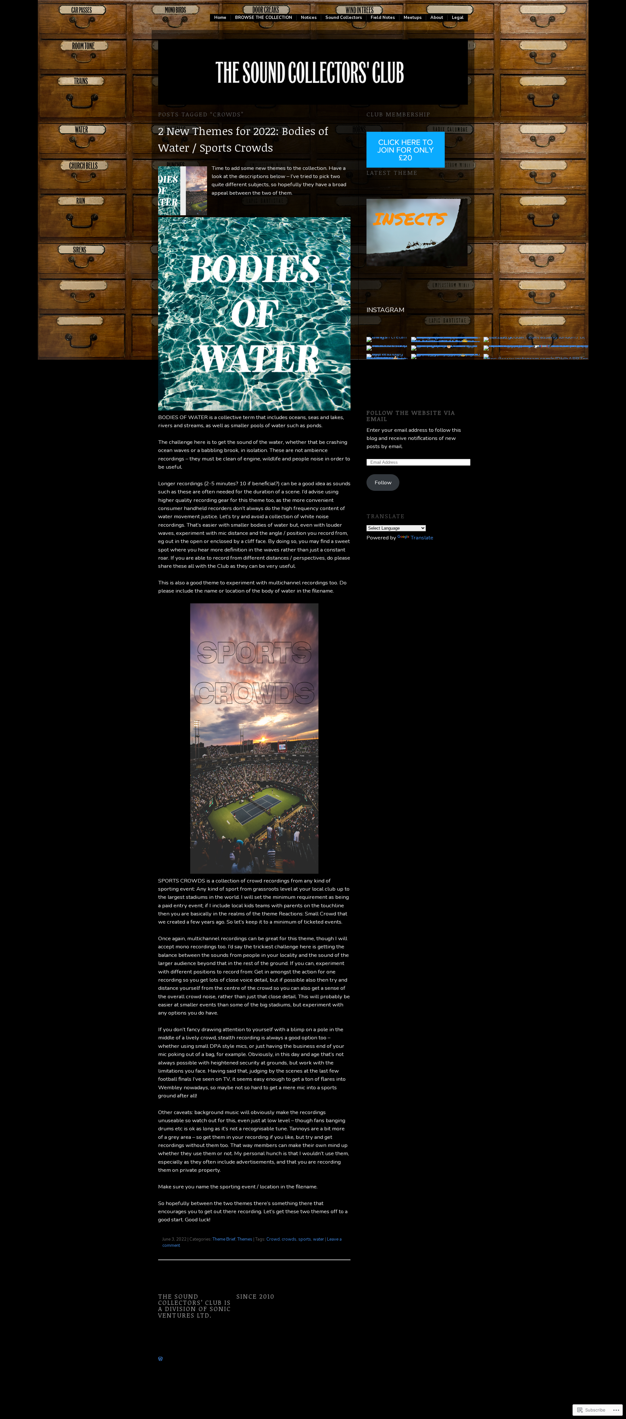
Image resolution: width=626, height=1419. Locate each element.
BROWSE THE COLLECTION (263, 17)
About (436, 17)
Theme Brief (224, 1239)
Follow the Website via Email (410, 415)
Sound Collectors (343, 17)
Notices (309, 17)
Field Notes (383, 17)
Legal (458, 17)
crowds (289, 1239)
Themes (244, 1239)
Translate (421, 537)
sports (304, 1239)
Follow (383, 482)
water (318, 1239)
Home (220, 17)
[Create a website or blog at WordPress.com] (160, 1359)
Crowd (273, 1239)
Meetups (413, 17)
